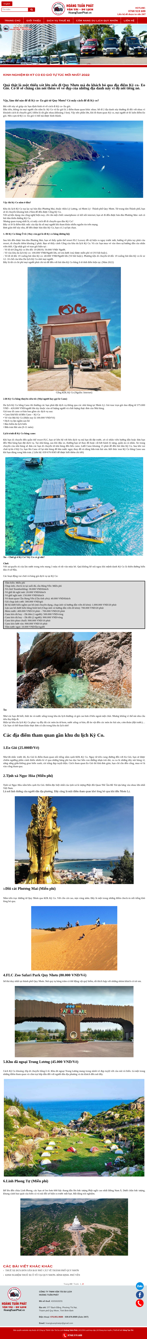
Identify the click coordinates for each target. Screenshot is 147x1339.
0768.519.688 (75, 1335)
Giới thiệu (33, 20)
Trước (76, 1284)
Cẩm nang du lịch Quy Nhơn (97, 20)
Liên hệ (129, 20)
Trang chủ (13, 20)
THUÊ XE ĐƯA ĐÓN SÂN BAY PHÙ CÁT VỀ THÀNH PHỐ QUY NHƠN (42, 1270)
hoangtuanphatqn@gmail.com (59, 1323)
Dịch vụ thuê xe (58, 20)
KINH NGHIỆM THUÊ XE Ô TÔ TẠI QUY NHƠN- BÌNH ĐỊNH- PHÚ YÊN (42, 1275)
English (7, 4)
